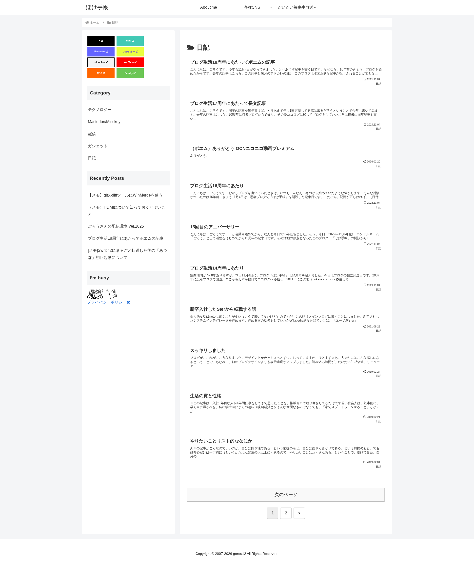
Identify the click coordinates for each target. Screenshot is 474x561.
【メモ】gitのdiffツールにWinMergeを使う (125, 195)
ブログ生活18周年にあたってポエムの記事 (125, 238)
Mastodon (99, 51)
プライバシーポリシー (106, 302)
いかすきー (129, 51)
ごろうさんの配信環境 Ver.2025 (116, 226)
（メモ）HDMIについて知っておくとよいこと (126, 211)
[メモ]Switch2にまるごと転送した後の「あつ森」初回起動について (127, 254)
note (128, 40)
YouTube (129, 62)
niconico (100, 62)
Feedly (129, 73)
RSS (99, 73)
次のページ (286, 494)
